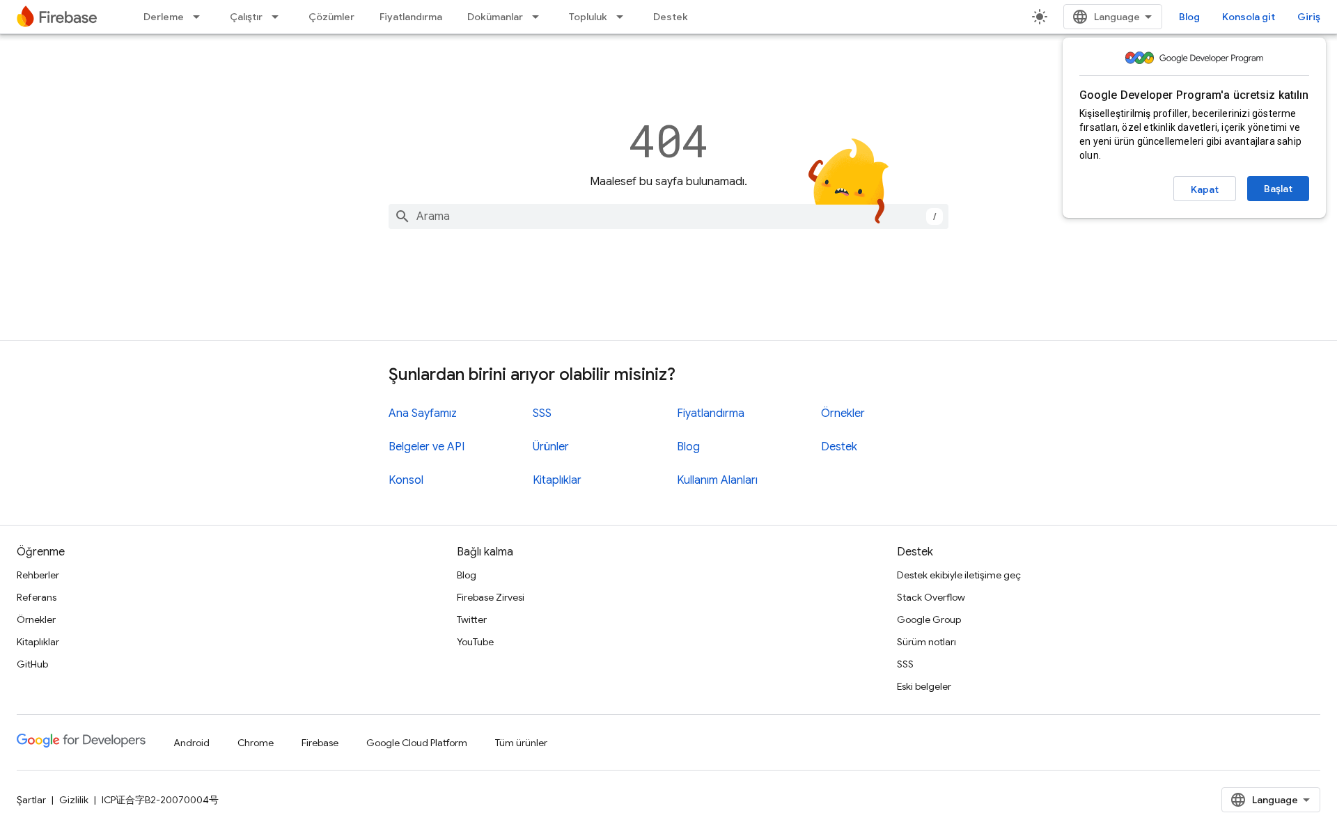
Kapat (1205, 189)
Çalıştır (246, 16)
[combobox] (668, 216)
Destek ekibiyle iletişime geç (959, 575)
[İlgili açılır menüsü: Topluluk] (624, 16)
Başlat (1278, 188)
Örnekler (843, 413)
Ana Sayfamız (423, 413)
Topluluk (588, 16)
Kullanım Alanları (717, 480)
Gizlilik (73, 799)
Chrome (255, 742)
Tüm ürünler (521, 742)
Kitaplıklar (557, 480)
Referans (36, 597)
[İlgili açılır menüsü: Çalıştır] (279, 16)
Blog (1189, 16)
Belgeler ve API (426, 447)
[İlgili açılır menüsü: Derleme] (200, 16)
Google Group (929, 619)
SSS (542, 413)
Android (191, 742)
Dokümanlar (495, 16)
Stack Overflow (931, 597)
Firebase (320, 742)
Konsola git (1248, 16)
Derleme (163, 16)
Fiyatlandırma (411, 16)
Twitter (472, 619)
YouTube (475, 641)
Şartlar (31, 799)
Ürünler (551, 447)
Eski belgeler (924, 686)
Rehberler (38, 575)
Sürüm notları (926, 641)
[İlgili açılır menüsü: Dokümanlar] (539, 16)
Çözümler (331, 16)
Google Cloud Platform (416, 742)
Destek (670, 16)
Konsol (406, 480)
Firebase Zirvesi (490, 597)
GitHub (32, 664)
